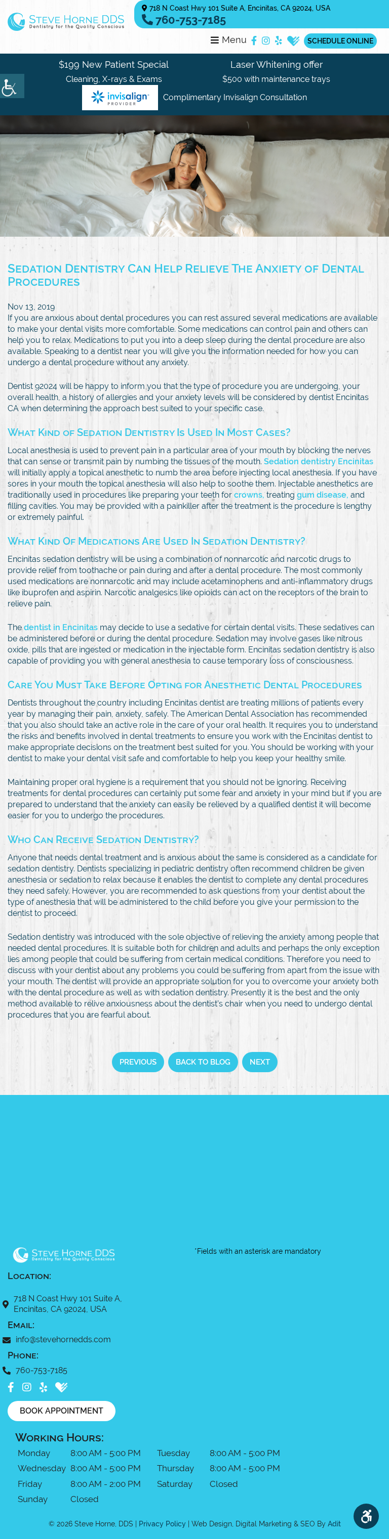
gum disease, (322, 495)
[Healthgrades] (293, 41)
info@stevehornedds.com (63, 1339)
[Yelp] (278, 41)
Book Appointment (61, 1411)
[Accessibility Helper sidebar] (12, 86)
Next (260, 1062)
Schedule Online (340, 41)
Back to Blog (203, 1062)
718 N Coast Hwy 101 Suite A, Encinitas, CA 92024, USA (238, 8)
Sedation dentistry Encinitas (318, 461)
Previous (138, 1062)
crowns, (249, 495)
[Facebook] (254, 41)
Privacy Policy (162, 1524)
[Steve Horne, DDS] (66, 22)
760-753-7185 (189, 19)
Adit (334, 1524)
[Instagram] (266, 41)
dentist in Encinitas (61, 627)
